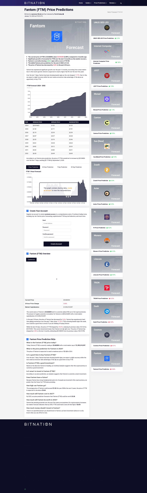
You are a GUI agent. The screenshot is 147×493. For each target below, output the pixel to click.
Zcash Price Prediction (100, 180)
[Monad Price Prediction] (107, 99)
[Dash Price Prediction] (107, 311)
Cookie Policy (28, 461)
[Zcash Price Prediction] (107, 170)
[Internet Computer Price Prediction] (107, 51)
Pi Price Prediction (99, 228)
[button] (121, 3)
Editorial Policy (28, 433)
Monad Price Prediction (100, 110)
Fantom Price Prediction (101, 369)
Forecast (27, 443)
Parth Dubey (58, 14)
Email (44, 220)
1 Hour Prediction (33, 167)
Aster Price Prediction (100, 204)
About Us (27, 429)
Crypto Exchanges (29, 449)
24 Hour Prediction (47, 167)
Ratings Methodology (30, 435)
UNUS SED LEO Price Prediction (103, 38)
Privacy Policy (28, 459)
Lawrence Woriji (36, 14)
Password (45, 227)
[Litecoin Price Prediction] (107, 264)
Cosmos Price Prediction (101, 345)
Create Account (56, 244)
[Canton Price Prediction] (107, 122)
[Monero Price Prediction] (107, 240)
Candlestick (31, 259)
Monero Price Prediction (101, 251)
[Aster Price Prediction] (107, 193)
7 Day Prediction (62, 167)
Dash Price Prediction (100, 322)
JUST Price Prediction (100, 86)
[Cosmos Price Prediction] (107, 335)
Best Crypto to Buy (30, 451)
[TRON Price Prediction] (107, 287)
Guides (88, 3)
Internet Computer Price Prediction (101, 62)
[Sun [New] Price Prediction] (107, 146)
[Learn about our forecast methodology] (63, 14)
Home (81, 3)
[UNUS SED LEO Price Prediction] (107, 27)
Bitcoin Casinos (29, 453)
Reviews (112, 3)
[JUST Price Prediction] (107, 75)
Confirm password (48, 234)
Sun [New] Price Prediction (102, 157)
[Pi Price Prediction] (107, 217)
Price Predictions (99, 3)
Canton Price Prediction (101, 133)
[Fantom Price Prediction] (107, 358)
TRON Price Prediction (100, 298)
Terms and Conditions (30, 457)
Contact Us (27, 431)
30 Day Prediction (76, 167)
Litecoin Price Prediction (101, 275)
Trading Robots (29, 447)
